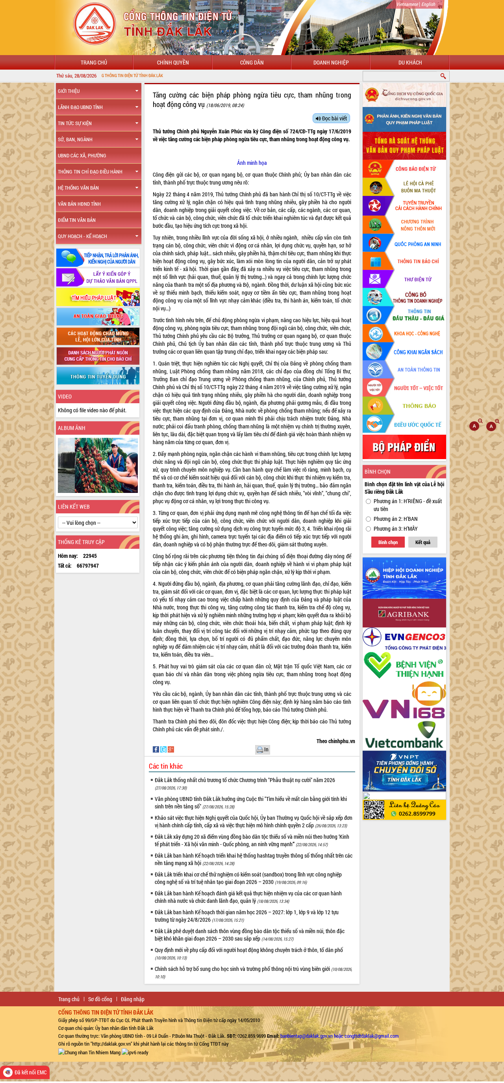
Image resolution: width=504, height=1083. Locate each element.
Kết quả (422, 542)
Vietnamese (407, 4)
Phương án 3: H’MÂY (396, 528)
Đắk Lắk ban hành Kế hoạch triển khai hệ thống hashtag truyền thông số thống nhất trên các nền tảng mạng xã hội (253, 859)
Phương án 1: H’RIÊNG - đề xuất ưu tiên (408, 505)
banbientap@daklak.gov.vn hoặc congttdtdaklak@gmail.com (339, 1035)
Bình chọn (388, 542)
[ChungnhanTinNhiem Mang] (89, 1051)
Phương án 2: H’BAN (396, 518)
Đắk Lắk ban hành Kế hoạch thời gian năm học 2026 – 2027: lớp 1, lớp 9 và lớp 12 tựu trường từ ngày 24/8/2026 (247, 915)
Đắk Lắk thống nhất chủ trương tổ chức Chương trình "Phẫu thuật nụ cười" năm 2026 (245, 783)
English (428, 4)
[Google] (171, 749)
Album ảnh (71, 428)
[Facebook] (156, 749)
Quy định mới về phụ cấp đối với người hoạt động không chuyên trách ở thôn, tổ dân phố (249, 953)
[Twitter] (164, 749)
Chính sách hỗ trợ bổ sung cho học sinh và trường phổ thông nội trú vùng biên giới (253, 972)
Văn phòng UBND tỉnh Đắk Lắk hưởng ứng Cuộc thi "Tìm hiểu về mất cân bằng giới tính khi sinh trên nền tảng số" (251, 802)
